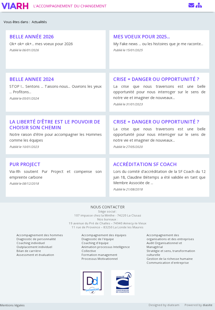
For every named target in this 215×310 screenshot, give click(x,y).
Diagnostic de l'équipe (98, 239)
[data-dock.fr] (92, 282)
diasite (207, 305)
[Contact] (191, 5)
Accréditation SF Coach (145, 164)
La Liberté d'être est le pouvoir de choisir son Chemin (54, 124)
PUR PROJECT (24, 164)
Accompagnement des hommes (40, 235)
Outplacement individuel (34, 247)
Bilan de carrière (29, 251)
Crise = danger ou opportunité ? (156, 79)
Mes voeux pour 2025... (141, 36)
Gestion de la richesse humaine (170, 259)
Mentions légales (12, 305)
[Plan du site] (199, 5)
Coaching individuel (31, 243)
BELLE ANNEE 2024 (31, 79)
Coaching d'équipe (95, 243)
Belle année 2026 (31, 36)
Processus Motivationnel (100, 259)
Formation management (99, 255)
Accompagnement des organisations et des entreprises (170, 237)
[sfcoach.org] (123, 282)
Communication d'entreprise (168, 263)
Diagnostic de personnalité (36, 239)
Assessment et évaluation (35, 255)
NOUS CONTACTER (107, 206)
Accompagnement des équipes (104, 235)
